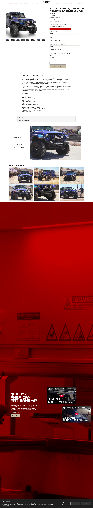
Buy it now (57, 66)
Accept (75, 503)
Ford (32, 4)
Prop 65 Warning (24, 120)
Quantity (52, 57)
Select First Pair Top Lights (58, 44)
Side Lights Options (55, 49)
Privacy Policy (6, 505)
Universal (64, 4)
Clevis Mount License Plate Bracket (60, 53)
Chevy (48, 4)
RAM (37, 4)
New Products (13, 4)
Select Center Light (55, 40)
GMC (53, 4)
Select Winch (53, 31)
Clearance (73, 4)
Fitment (21, 117)
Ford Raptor (24, 4)
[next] (45, 39)
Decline (85, 503)
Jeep (57, 4)
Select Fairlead (54, 36)
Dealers (81, 4)
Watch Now (15, 415)
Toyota (42, 4)
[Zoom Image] (26, 24)
